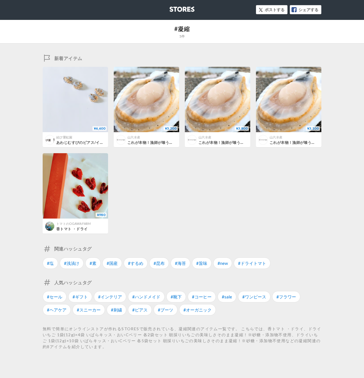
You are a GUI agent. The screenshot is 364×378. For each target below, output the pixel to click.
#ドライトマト (252, 263)
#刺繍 (116, 309)
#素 (93, 263)
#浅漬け (71, 263)
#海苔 (180, 263)
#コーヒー (202, 296)
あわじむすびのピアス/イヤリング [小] (89, 142)
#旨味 (201, 263)
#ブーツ (165, 309)
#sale (227, 296)
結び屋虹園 (64, 137)
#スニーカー (89, 309)
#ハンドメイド (146, 296)
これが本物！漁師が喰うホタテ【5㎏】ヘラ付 (166, 142)
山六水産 (133, 137)
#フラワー (286, 296)
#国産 (112, 263)
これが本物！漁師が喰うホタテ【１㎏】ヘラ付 (309, 142)
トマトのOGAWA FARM (73, 223)
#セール (54, 296)
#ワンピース (254, 296)
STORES (172, 7)
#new (223, 263)
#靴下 (176, 296)
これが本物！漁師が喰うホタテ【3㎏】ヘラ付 (237, 142)
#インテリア (110, 296)
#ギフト (80, 296)
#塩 (50, 263)
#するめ (135, 263)
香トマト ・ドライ (72, 229)
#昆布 (159, 263)
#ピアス (140, 309)
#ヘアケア (57, 309)
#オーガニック (197, 309)
